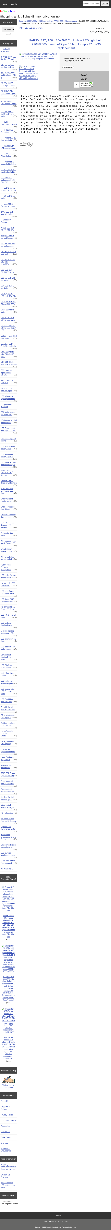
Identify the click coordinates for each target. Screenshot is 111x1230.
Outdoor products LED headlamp (9, 725)
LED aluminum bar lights (9, 640)
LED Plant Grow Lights (9, 674)
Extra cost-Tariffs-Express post (9, 862)
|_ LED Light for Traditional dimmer (9, 190)
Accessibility (6, 1126)
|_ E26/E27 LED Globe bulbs (9, 155)
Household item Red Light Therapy (9, 821)
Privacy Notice (7, 1115)
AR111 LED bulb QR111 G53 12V (9, 230)
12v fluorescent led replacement (9, 421)
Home (4, 4)
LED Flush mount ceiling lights (9, 447)
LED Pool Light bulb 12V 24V (9, 700)
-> (9, 103)
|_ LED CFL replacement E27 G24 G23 (9, 180)
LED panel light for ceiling (9, 439)
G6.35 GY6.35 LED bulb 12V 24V (9, 296)
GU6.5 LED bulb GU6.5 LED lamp (9, 320)
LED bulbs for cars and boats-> (9, 576)
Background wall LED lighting (9, 742)
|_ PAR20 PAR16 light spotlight (9, 139)
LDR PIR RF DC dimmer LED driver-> (9, 525)
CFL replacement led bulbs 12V (9, 413)
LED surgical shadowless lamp (9, 855)
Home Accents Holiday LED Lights (9, 733)
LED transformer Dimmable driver (9, 593)
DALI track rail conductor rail (9, 500)
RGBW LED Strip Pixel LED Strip (9, 609)
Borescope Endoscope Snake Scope (9, 837)
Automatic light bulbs (9, 534)
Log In (14, 4)
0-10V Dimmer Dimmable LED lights (9, 491)
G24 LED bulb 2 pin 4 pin (9, 287)
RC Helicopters (9, 813)
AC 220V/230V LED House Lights (38, 21)
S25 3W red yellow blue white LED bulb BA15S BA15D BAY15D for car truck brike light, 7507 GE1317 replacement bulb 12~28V (8, 1047)
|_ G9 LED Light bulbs (9, 197)
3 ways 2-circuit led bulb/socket (9, 237)
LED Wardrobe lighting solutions (9, 398)
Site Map (4, 1143)
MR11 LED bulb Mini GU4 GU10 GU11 (9, 354)
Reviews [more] (8, 1070)
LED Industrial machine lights (9, 682)
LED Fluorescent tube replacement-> (9, 430)
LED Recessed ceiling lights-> (9, 456)
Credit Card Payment (5, 1176)
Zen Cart (73, 1227)
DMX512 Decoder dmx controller (9, 516)
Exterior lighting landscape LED (9, 633)
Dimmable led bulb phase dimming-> (9, 464)
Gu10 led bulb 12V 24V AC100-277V (9, 304)
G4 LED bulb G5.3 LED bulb (9, 253)
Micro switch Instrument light (9, 807)
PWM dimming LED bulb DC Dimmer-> (9, 472)
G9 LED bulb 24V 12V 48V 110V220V (9, 262)
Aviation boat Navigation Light (9, 791)
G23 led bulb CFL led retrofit (9, 279)
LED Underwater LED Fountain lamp (9, 691)
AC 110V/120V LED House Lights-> (9, 93)
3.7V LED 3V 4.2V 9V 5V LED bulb (9, 59)
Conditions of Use (8, 1120)
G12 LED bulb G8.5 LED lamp (9, 272)
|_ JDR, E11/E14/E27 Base (9, 124)
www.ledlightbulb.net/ (54, 1227)
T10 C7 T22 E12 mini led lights (9, 389)
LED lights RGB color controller (9, 600)
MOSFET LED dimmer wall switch (9, 483)
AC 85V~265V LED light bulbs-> (9, 85)
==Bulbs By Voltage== (6, 50)
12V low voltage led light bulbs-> (9, 67)
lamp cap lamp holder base (9, 766)
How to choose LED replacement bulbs (8, 1185)
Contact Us (5, 1132)
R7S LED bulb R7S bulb (9, 381)
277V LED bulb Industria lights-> (9, 214)
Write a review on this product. (8, 1086)
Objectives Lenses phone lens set (9, 847)
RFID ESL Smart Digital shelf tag (9, 774)
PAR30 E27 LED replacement (65, 21)
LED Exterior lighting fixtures (9, 625)
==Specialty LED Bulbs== (8, 405)
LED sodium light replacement (9, 648)
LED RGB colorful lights (9, 616)
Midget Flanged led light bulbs (9, 337)
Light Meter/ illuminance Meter (9, 829)
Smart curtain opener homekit (9, 550)
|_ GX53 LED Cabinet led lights (9, 206)
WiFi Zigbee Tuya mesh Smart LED (9, 543)
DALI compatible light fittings (9, 508)
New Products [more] (8, 877)
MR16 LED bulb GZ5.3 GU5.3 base (9, 364)
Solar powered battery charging (9, 783)
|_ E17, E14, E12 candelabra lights (9, 172)
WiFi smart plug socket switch (9, 558)
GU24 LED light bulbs (9, 311)
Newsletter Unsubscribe (6, 1149)
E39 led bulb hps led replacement (9, 246)
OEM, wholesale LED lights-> (9, 716)
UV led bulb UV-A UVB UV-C (9, 584)
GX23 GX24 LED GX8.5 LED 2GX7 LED (9, 328)
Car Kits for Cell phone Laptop (9, 798)
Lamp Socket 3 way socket (9, 758)
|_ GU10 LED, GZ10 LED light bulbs (9, 114)
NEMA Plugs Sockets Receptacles (9, 567)
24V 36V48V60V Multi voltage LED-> (9, 75)
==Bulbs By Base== (6, 221)
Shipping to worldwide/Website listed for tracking (8, 1166)
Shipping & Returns (5, 1108)
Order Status (6, 1137)
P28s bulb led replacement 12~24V (9, 372)
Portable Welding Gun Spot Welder (9, 709)
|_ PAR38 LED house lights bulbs (9, 164)
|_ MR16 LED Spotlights (9, 131)
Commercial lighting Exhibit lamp (9, 657)
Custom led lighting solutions (9, 751)
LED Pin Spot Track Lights (9, 666)
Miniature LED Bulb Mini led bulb (9, 346)
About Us (5, 1101)
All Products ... (7, 869)
